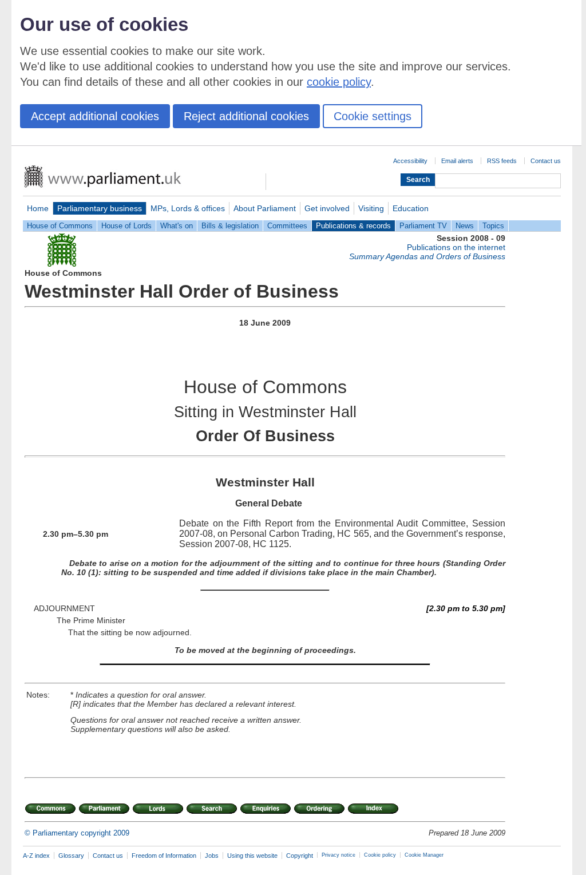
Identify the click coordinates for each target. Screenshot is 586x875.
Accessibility (410, 160)
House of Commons (60, 225)
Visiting (371, 208)
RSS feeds (502, 160)
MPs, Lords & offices (188, 208)
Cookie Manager (424, 855)
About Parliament (264, 208)
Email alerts (457, 160)
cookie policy (339, 82)
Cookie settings (372, 116)
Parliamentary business (99, 208)
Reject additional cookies (246, 116)
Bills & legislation (230, 225)
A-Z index (36, 855)
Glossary (71, 855)
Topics (493, 225)
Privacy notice (338, 855)
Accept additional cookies (95, 116)
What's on (176, 225)
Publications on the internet (456, 247)
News (465, 225)
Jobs (212, 855)
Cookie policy (380, 855)
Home (38, 208)
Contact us (545, 160)
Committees (287, 225)
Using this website (252, 855)
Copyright (299, 855)
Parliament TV (423, 225)
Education (411, 208)
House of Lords (126, 225)
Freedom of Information (164, 855)
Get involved (327, 208)
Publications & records (353, 225)
